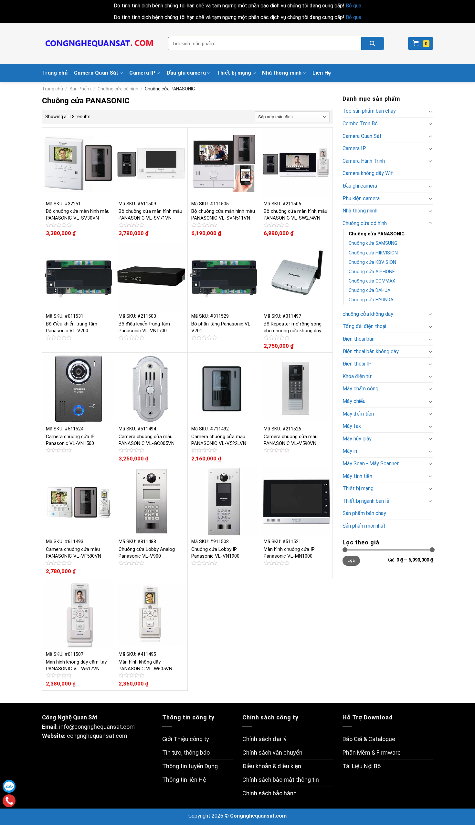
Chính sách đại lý (264, 739)
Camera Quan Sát (96, 73)
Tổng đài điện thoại (364, 326)
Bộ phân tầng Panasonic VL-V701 (221, 327)
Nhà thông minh (281, 73)
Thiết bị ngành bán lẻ (366, 501)
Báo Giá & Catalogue (369, 739)
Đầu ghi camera (186, 73)
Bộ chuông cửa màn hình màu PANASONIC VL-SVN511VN (223, 214)
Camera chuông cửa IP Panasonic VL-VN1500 (70, 440)
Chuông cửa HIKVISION (373, 253)
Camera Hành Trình (364, 161)
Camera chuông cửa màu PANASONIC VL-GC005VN (146, 440)
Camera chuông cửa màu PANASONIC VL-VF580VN (73, 552)
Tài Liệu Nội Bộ (362, 766)
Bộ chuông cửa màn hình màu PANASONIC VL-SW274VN (295, 214)
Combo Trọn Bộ (360, 123)
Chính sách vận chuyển (272, 752)
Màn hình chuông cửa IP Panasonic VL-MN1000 (289, 552)
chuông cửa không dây (368, 314)
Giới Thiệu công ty (185, 739)
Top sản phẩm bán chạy (369, 111)
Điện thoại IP (357, 364)
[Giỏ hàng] (420, 43)
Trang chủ (55, 73)
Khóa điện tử (357, 376)
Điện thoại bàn (359, 339)
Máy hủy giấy (357, 439)
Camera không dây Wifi (368, 173)
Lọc (351, 560)
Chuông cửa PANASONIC (377, 234)
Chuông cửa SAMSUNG (373, 243)
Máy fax (352, 426)
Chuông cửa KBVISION (372, 262)
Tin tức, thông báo (186, 752)
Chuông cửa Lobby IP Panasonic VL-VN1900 (215, 552)
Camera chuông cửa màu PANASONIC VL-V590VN (291, 440)
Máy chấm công (360, 389)
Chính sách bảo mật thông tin (280, 779)
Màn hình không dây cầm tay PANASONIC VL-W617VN (76, 665)
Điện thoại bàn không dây (371, 351)
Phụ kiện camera (361, 198)
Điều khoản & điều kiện (271, 766)
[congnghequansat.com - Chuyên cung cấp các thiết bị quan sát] (100, 43)
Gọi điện (9, 800)
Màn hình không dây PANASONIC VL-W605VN (145, 665)
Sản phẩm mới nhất (364, 526)
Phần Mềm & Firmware (372, 752)
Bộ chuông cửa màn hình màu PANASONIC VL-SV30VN (78, 214)
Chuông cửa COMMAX (372, 281)
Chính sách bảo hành (269, 793)
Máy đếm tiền (358, 414)
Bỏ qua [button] (353, 6)
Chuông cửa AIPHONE (372, 271)
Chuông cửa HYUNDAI (372, 300)
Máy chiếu (354, 401)
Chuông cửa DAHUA (369, 290)
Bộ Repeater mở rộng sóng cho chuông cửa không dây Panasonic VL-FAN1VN (293, 327)
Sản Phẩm (80, 88)
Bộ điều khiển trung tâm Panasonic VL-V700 (71, 327)
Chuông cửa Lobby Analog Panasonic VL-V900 (147, 552)
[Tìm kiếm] (372, 43)
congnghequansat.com (97, 735)
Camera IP (142, 73)
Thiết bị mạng (234, 73)
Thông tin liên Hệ (184, 779)
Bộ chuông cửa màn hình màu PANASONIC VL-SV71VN (150, 214)
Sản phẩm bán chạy (364, 513)
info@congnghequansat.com (97, 726)
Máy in (350, 451)
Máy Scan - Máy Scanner (371, 463)
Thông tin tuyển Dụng (190, 766)
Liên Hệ (321, 73)
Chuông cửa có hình (118, 88)
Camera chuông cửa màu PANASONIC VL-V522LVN (218, 440)
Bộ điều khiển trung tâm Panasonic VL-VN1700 (144, 327)
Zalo (9, 786)
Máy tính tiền (357, 476)
